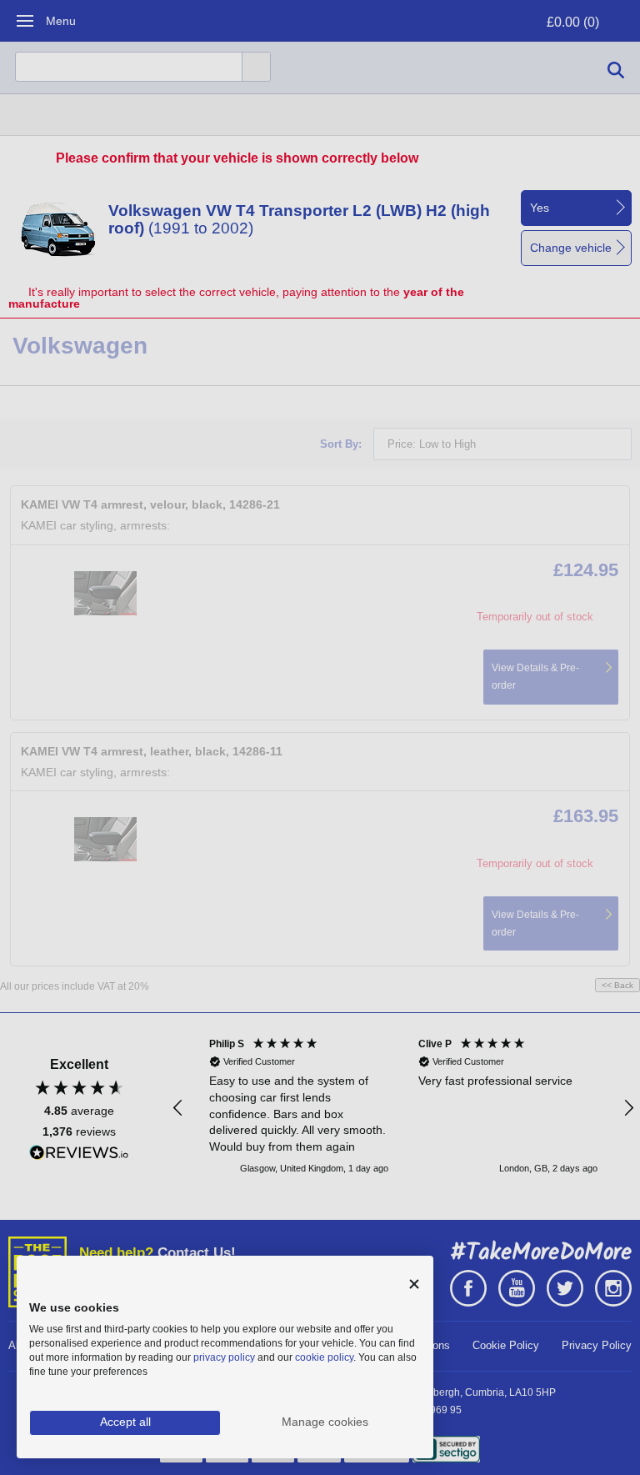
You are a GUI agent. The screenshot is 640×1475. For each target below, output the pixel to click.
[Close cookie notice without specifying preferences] (414, 1284)
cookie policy (324, 1357)
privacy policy (224, 1357)
